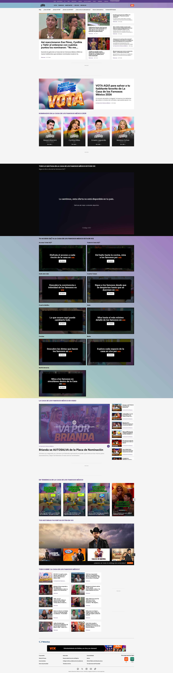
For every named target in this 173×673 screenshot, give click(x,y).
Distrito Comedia (87, 1)
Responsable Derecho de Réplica (71, 658)
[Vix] (132, 5)
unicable (80, 1)
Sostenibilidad (90, 655)
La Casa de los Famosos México (120, 46)
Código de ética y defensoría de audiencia (73, 661)
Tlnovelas (106, 1)
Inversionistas (42, 661)
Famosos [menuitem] (61, 5)
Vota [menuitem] (55, 5)
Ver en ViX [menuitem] (83, 5)
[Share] (108, 446)
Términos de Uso (67, 663)
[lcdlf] (42, 5)
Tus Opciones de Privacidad (93, 663)
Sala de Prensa (42, 658)
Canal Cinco (74, 1)
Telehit (94, 1)
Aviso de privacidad (43, 663)
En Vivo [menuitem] (77, 5)
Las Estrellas (59, 1)
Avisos (88, 658)
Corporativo (42, 655)
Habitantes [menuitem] (68, 5)
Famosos (43, 57)
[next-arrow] (133, 131)
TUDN (68, 1)
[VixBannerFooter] (86, 648)
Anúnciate (65, 655)
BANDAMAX (100, 1)
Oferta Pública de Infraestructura (94, 661)
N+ (64, 1)
